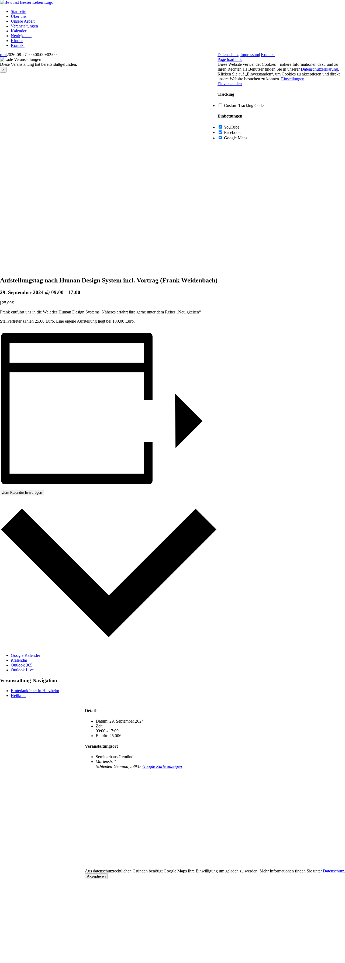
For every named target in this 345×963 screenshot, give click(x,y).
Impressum (249, 54)
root (3, 54)
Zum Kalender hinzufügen (22, 493)
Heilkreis (18, 695)
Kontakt (268, 54)
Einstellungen (292, 79)
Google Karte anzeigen (162, 766)
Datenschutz (333, 871)
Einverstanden (230, 83)
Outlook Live (22, 670)
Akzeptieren (96, 876)
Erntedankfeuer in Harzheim (35, 690)
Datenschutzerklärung (319, 69)
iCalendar (19, 660)
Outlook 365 (21, 665)
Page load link (230, 59)
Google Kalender (25, 655)
